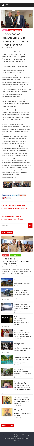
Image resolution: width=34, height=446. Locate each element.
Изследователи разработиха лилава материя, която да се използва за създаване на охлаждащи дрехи (23, 346)
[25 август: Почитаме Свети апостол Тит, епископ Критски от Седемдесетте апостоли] (7, 409)
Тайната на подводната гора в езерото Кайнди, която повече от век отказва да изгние (22, 360)
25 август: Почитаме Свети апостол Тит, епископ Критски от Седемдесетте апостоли (22, 412)
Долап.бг (15, 47)
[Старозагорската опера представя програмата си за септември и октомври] (7, 279)
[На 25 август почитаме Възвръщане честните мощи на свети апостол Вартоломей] (7, 397)
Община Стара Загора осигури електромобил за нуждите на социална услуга (22, 307)
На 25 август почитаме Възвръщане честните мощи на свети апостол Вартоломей (21, 400)
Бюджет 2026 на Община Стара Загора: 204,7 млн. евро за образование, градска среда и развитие (22, 333)
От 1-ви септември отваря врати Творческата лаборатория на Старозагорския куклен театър (22, 320)
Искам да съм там (15, 255)
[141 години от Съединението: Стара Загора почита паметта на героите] (7, 368)
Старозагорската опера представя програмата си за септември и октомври (22, 282)
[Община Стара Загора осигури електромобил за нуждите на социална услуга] (7, 303)
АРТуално (5, 255)
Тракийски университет (15, 30)
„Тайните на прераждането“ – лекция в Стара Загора (15, 261)
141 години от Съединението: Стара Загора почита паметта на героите (22, 372)
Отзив (5, 30)
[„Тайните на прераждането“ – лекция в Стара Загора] (17, 237)
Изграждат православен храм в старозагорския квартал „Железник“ (14, 206)
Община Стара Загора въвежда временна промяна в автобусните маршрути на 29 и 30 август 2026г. (21, 294)
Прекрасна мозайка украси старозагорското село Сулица (13, 217)
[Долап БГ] (3, 5)
